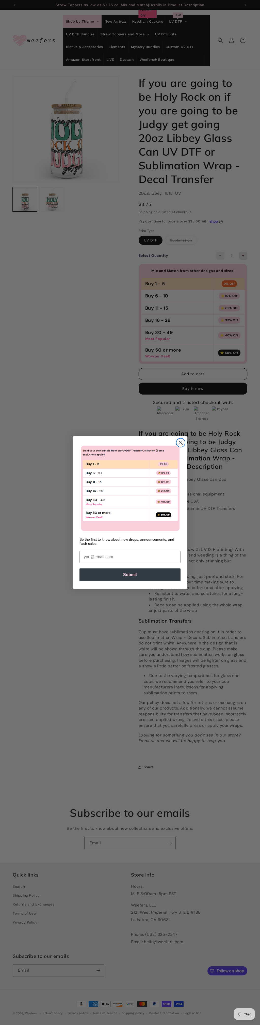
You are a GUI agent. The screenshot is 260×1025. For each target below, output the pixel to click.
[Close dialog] (180, 442)
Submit (130, 574)
